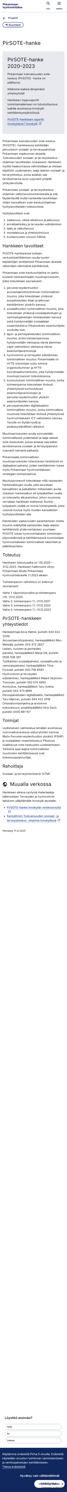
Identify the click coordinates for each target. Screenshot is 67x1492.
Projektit (13, 17)
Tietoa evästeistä (13, 1466)
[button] (33, 1427)
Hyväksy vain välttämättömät (39, 1475)
